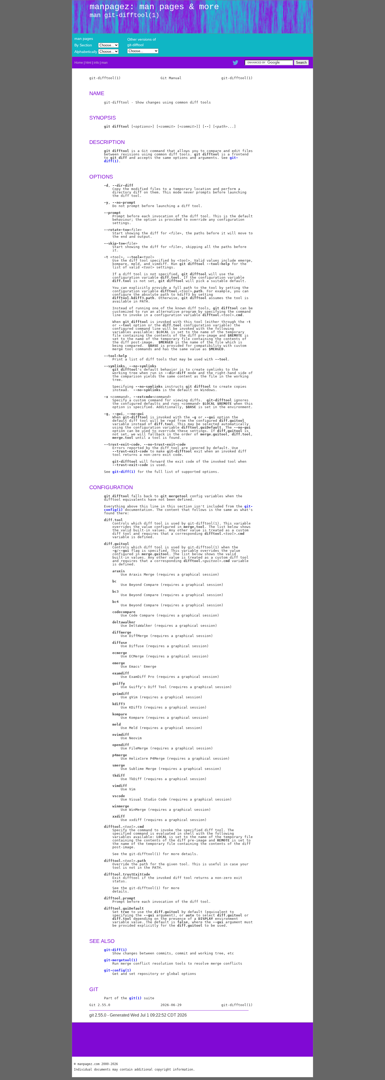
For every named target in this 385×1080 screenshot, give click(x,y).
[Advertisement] (192, 1039)
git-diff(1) (123, 472)
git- (234, 158)
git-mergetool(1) (121, 960)
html (88, 62)
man (104, 62)
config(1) (113, 510)
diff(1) (111, 161)
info (96, 62)
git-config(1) (117, 970)
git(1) (135, 998)
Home (78, 62)
